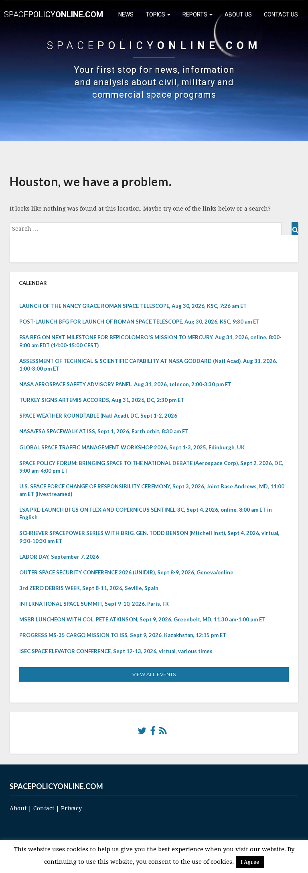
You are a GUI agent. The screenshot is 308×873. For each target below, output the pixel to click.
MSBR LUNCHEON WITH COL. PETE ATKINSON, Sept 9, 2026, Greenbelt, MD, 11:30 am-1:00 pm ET (142, 619)
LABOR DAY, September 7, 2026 (59, 556)
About (18, 808)
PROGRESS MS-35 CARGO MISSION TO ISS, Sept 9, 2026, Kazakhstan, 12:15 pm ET (122, 635)
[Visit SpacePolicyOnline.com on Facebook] (153, 733)
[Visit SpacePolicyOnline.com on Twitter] (142, 733)
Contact (43, 808)
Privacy (71, 808)
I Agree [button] (250, 862)
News (126, 14)
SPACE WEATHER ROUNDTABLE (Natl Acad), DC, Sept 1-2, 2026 (98, 415)
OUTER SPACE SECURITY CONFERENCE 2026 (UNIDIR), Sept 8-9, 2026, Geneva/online (126, 572)
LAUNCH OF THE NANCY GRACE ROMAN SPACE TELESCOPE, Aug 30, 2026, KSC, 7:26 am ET (133, 306)
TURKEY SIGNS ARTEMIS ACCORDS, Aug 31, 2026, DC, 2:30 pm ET (101, 400)
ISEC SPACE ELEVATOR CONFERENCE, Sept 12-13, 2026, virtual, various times (116, 651)
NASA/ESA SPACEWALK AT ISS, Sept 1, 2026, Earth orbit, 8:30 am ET (103, 431)
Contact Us (281, 14)
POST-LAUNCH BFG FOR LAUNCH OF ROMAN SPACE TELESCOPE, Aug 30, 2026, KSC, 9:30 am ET (139, 321)
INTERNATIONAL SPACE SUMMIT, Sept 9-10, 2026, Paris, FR (94, 603)
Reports (195, 14)
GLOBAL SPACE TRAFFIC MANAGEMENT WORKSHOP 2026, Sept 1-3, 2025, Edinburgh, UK (132, 447)
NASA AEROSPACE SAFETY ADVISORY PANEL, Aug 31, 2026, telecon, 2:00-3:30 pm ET (125, 384)
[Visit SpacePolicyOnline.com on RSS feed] (163, 733)
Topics (156, 14)
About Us (238, 14)
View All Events (154, 674)
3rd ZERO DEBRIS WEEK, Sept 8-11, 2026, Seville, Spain (88, 588)
